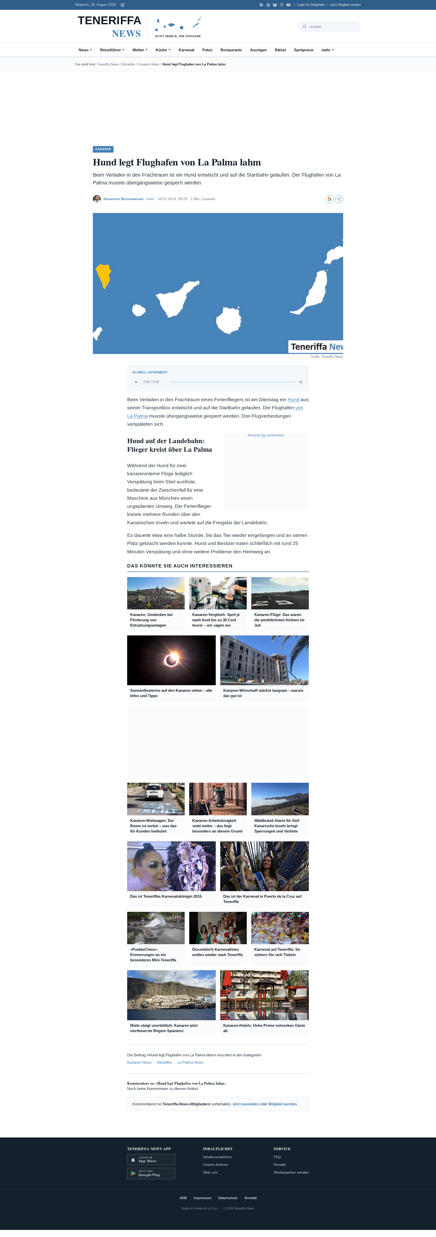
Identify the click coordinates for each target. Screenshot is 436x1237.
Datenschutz (228, 1198)
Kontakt (280, 1164)
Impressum (202, 1198)
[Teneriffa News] (142, 26)
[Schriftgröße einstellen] (123, 5)
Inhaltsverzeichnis (217, 1157)
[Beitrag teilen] (339, 199)
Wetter (138, 50)
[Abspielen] (136, 382)
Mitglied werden (282, 1104)
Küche (161, 50)
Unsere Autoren (215, 1164)
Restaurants (231, 50)
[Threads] (268, 5)
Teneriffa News (108, 64)
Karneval (186, 50)
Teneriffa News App (149, 1148)
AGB (183, 1198)
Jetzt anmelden (245, 1104)
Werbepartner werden (291, 1172)
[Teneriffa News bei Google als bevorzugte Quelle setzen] (329, 199)
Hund (293, 399)
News (84, 50)
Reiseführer (110, 50)
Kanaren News (148, 64)
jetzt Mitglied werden (346, 5)
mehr (326, 50)
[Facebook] (261, 5)
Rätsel (280, 50)
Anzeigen (258, 50)
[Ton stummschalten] (301, 382)
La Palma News (190, 1062)
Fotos (207, 50)
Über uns (210, 1172)
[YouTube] (288, 5)
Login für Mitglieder (311, 5)
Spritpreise (303, 50)
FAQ (277, 1157)
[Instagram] (282, 5)
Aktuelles (128, 64)
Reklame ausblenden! (266, 435)
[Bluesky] (275, 5)
